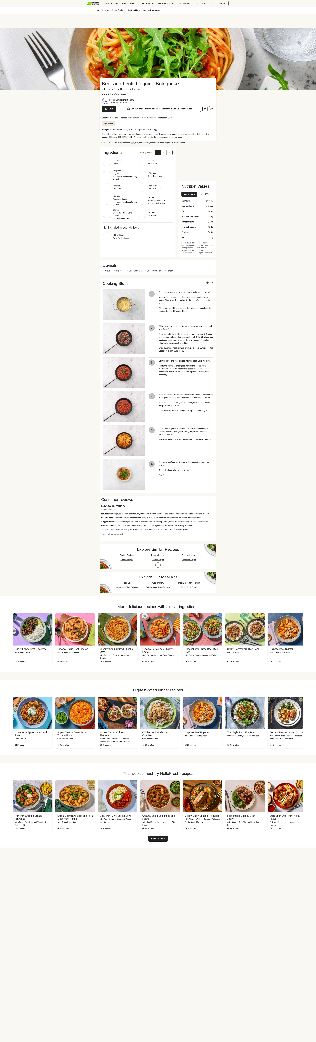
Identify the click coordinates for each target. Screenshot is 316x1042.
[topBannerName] (158, 20)
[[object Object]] (205, 108)
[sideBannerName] (197, 162)
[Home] (98, 10)
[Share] (211, 108)
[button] (138, 152)
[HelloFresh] (93, 3)
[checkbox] (103, 94)
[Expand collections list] (158, 565)
